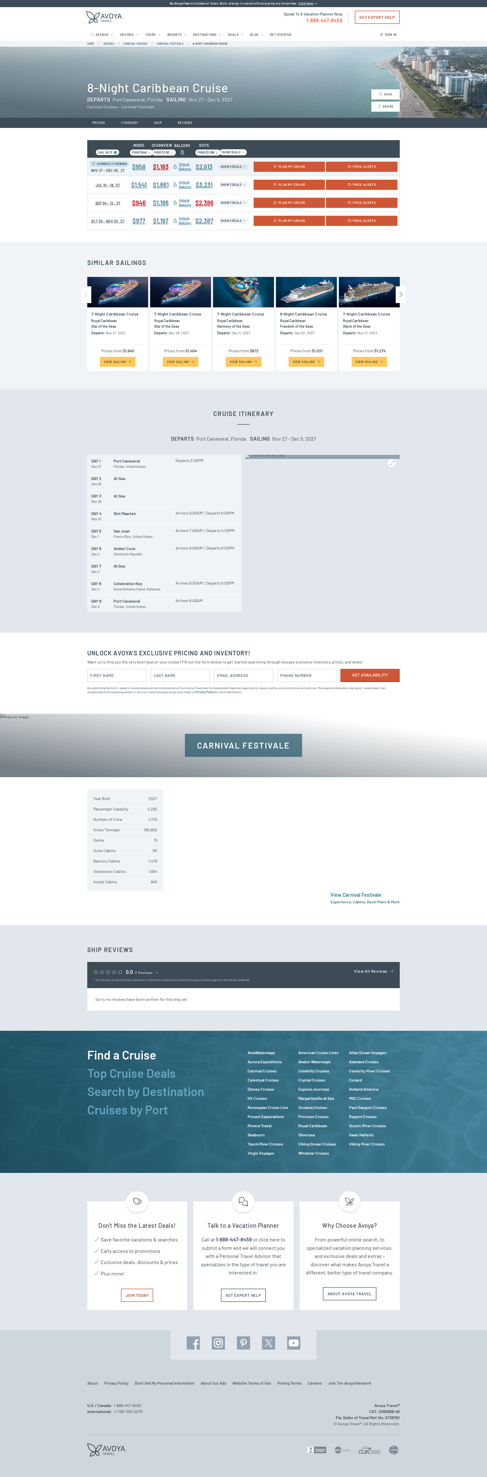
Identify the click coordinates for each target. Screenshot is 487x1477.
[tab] (163, 1054)
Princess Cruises (313, 1116)
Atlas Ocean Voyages (367, 1052)
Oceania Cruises (312, 1107)
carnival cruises (135, 43)
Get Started (280, 34)
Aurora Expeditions (265, 1061)
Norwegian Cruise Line (268, 1107)
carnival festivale (169, 43)
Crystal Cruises (311, 1079)
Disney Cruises (261, 1089)
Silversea (306, 1134)
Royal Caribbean (312, 1125)
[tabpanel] (324, 1103)
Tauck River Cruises (265, 1143)
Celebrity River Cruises (369, 1070)
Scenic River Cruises (367, 1125)
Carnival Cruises (262, 1070)
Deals (233, 34)
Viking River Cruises (367, 1143)
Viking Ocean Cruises (317, 1143)
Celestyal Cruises (263, 1079)
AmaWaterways (261, 1052)
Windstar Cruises (313, 1153)
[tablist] (163, 1102)
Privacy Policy (205, 692)
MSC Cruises (360, 1098)
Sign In (391, 34)
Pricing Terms (289, 1383)
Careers (315, 1383)
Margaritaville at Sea (316, 1098)
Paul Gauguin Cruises (368, 1107)
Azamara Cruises (364, 1061)
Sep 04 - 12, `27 (107, 203)
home (90, 43)
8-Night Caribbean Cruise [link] (210, 43)
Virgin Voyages (261, 1153)
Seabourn (256, 1134)
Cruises (127, 34)
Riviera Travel (260, 1125)
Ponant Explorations (266, 1116)
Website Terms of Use (251, 1383)
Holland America (363, 1089)
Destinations (205, 34)
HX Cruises (257, 1098)
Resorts (174, 34)
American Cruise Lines (318, 1052)
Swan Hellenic (361, 1134)
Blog (254, 34)
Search (102, 34)
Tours (150, 34)
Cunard (355, 1079)
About (92, 1383)
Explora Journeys (313, 1089)
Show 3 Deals (231, 166)
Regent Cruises (363, 1116)
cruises (108, 43)
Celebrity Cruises (313, 1070)
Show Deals (231, 152)
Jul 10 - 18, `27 (108, 185)
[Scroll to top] (474, 1464)
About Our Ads (213, 1383)
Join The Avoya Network (349, 1383)
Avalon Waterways (314, 1061)
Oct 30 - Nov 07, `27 (108, 221)
